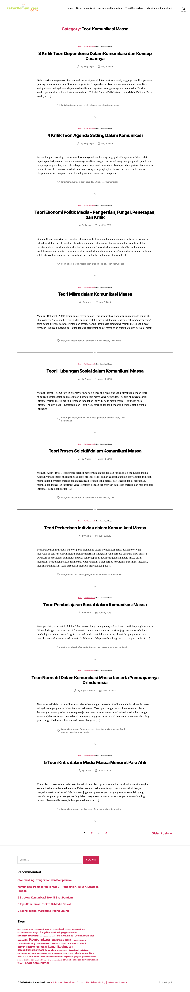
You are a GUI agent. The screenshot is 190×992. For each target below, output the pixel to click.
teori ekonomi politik (96, 263)
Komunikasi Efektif (77, 943)
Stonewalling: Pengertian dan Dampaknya (44, 880)
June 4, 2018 (105, 612)
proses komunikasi (25, 960)
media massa (103, 340)
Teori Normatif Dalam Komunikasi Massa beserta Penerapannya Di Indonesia (95, 680)
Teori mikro (115, 340)
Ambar (88, 225)
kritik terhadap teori (92, 105)
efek (63, 340)
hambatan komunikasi (28, 936)
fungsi (35, 933)
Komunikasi (39, 939)
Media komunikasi (84, 953)
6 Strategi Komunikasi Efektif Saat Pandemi (45, 897)
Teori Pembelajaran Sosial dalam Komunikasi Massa (95, 604)
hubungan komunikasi (47, 936)
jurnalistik (22, 940)
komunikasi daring (26, 943)
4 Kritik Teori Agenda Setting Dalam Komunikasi (95, 135)
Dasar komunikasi (73, 929)
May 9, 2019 (107, 66)
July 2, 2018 (105, 302)
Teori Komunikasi (134, 8)
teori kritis (116, 809)
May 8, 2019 (107, 143)
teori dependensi (111, 105)
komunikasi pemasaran (56, 950)
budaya (25, 929)
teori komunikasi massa (107, 729)
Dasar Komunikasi (85, 8)
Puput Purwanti (88, 690)
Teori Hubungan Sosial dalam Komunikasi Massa (95, 371)
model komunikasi (54, 956)
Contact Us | (84, 982)
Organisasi (68, 957)
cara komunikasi (36, 929)
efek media (71, 340)
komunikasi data (43, 944)
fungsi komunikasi (50, 932)
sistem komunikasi (54, 960)
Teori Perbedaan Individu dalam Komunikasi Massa (95, 527)
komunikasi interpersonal (32, 946)
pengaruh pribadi (105, 417)
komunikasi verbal (60, 953)
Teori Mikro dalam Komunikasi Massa (95, 294)
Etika (84, 929)
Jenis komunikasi (84, 935)
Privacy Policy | (99, 982)
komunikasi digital (58, 943)
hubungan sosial (69, 417)
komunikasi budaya (79, 940)
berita (19, 929)
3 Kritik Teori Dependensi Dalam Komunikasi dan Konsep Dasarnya (95, 56)
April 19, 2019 (104, 225)
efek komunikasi (69, 647)
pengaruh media (93, 574)
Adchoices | (57, 982)
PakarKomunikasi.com (38, 982)
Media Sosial (39, 957)
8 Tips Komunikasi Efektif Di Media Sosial (44, 904)
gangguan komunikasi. (69, 933)
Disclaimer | (70, 982)
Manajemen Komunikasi (159, 8)
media (83, 263)
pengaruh (77, 957)
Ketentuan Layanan (118, 982)
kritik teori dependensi (71, 105)
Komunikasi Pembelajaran (79, 950)
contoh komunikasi (54, 929)
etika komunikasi (24, 932)
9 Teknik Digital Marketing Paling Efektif (43, 910)
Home (70, 8)
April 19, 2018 (109, 690)
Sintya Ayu (88, 66)
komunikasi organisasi (30, 949)
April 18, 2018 (104, 770)
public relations (40, 960)
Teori (117, 417)
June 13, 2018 (105, 379)
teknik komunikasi (90, 960)
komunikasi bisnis (61, 939)
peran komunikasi (89, 957)
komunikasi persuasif (26, 953)
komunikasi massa (70, 263)
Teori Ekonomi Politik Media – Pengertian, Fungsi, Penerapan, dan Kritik (94, 215)
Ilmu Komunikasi (65, 935)
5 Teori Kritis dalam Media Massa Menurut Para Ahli (95, 762)
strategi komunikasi (72, 960)
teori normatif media (79, 732)
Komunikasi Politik (45, 953)
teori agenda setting (90, 182)
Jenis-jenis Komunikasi (110, 8)
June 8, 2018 (105, 535)
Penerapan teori (87, 729)
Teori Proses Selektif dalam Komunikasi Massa (95, 451)
